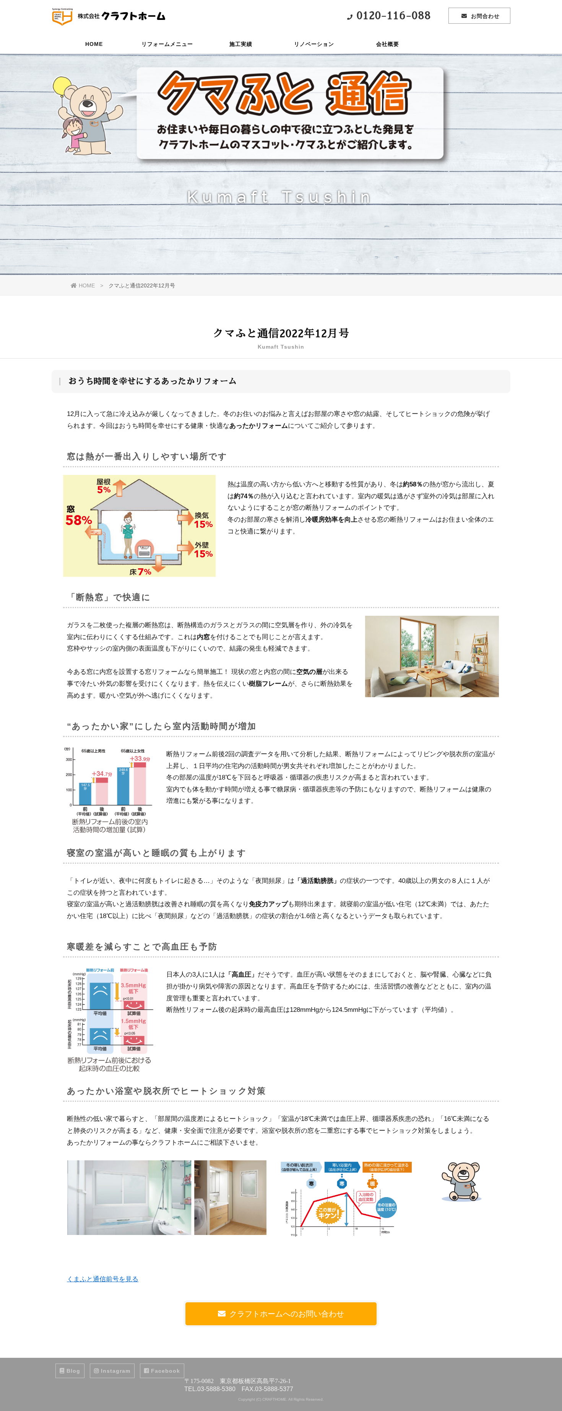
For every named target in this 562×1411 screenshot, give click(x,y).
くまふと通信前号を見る (102, 1279)
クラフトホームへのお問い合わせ (286, 1314)
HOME (94, 44)
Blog (73, 1371)
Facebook (165, 1371)
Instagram (115, 1371)
